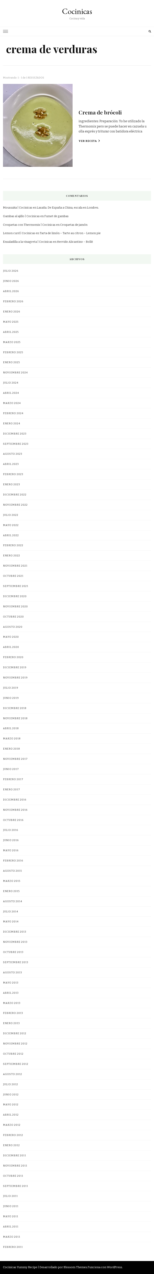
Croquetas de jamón (73, 225)
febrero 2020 (13, 657)
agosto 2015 (12, 870)
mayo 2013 (10, 982)
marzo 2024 (12, 403)
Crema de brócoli (100, 112)
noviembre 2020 (15, 606)
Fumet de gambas (56, 216)
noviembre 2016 (15, 809)
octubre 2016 (13, 820)
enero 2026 (11, 311)
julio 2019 (10, 687)
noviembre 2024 (15, 372)
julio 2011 (10, 1195)
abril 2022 (11, 535)
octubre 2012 (13, 1053)
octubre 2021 (13, 575)
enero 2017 (11, 789)
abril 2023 (11, 463)
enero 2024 (11, 423)
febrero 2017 (13, 779)
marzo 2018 (12, 738)
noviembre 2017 (15, 758)
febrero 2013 (13, 1012)
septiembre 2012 (15, 1063)
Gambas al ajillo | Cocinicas (21, 216)
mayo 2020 (11, 636)
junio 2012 (11, 1094)
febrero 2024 (13, 413)
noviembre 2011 (15, 1165)
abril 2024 (11, 392)
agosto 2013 (12, 972)
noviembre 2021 (15, 565)
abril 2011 (10, 1226)
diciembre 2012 (14, 1033)
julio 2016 (10, 829)
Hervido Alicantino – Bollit (75, 242)
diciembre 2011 (14, 1155)
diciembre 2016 (14, 799)
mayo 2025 (10, 321)
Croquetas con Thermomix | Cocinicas (29, 225)
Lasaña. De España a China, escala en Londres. (68, 207)
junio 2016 (11, 840)
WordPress (114, 1267)
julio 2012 (10, 1084)
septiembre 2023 (15, 443)
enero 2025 (11, 362)
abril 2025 (11, 331)
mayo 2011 (10, 1216)
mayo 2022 (11, 525)
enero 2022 (11, 555)
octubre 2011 (13, 1175)
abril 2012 (11, 1114)
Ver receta (88, 140)
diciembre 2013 (14, 931)
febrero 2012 (13, 1135)
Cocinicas (77, 11)
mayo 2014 (11, 921)
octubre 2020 (13, 616)
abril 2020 (11, 646)
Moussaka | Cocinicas (17, 207)
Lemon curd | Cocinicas (19, 233)
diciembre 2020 (15, 596)
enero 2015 (11, 891)
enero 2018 (11, 748)
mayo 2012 (10, 1104)
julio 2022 (10, 514)
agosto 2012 (12, 1074)
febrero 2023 (13, 474)
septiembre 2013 (15, 962)
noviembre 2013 (15, 941)
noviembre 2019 (15, 677)
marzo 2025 (11, 342)
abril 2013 (11, 992)
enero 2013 (11, 1023)
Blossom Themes (75, 1267)
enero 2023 (11, 484)
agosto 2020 (12, 626)
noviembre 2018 (15, 718)
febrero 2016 (13, 860)
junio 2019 (11, 697)
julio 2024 (10, 382)
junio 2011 (10, 1206)
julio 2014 (10, 911)
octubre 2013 (13, 952)
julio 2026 (10, 270)
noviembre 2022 (15, 504)
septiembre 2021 (15, 586)
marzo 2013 (11, 1002)
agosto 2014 (12, 901)
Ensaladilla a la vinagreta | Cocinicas (27, 242)
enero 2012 (11, 1145)
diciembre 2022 (14, 494)
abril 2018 (11, 728)
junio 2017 (11, 769)
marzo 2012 (11, 1124)
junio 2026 (11, 280)
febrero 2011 (13, 1246)
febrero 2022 (13, 545)
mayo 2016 (10, 850)
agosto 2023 (12, 453)
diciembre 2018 (14, 708)
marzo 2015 (11, 880)
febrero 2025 (13, 352)
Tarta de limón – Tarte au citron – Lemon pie (70, 233)
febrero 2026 (13, 301)
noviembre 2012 (15, 1043)
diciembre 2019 (14, 667)
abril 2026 (11, 291)
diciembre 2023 (14, 433)
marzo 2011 (11, 1236)
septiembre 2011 (15, 1185)
